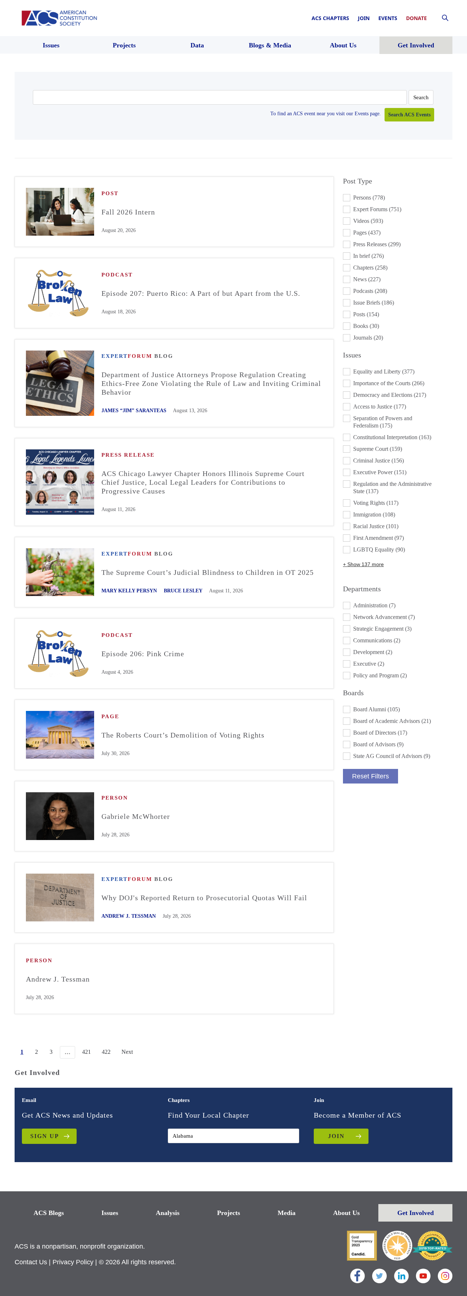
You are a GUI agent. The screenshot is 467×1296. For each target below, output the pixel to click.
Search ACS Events (409, 114)
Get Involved (415, 1212)
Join (364, 18)
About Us (346, 1212)
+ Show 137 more (363, 564)
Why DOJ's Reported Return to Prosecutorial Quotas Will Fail (204, 898)
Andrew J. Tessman (128, 916)
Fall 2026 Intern (128, 212)
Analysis (168, 1212)
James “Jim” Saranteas (133, 410)
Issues (109, 1212)
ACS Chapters (330, 18)
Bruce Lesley (183, 590)
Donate (416, 18)
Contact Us (31, 1262)
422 (106, 1052)
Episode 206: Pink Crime (142, 654)
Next (127, 1052)
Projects (228, 1212)
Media (287, 1212)
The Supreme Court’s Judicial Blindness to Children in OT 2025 (207, 572)
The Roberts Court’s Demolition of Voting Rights (183, 735)
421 (86, 1052)
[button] (397, 197)
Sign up (44, 1136)
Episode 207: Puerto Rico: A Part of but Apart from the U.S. (200, 293)
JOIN (336, 1136)
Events (387, 18)
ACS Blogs (49, 1212)
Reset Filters (370, 776)
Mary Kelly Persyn (129, 590)
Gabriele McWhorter (135, 816)
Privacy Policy (73, 1262)
